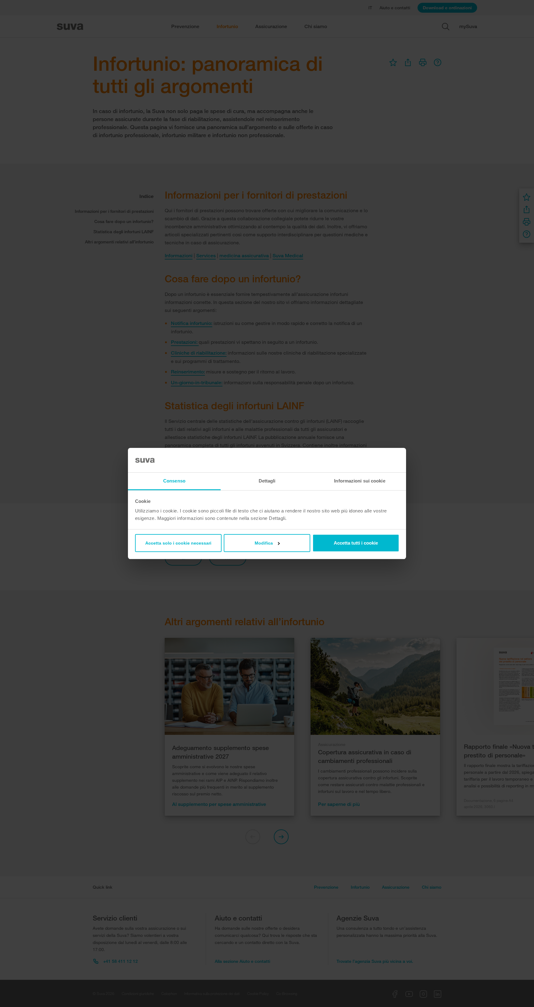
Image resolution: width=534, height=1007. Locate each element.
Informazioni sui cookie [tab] (359, 480)
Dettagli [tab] (267, 480)
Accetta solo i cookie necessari (178, 543)
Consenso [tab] (174, 480)
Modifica (264, 543)
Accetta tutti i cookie (356, 543)
